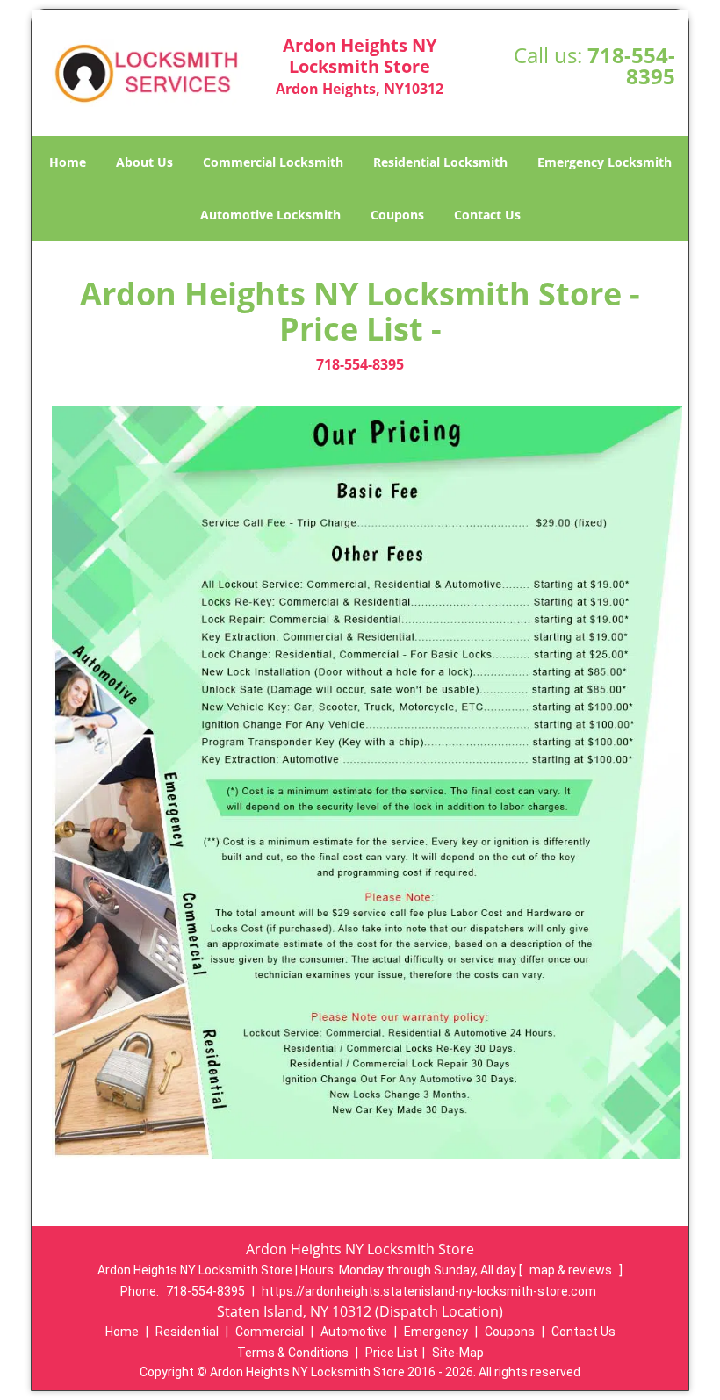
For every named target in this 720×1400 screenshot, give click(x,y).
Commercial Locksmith (273, 162)
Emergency (436, 1332)
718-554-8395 (631, 65)
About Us (144, 162)
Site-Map (458, 1353)
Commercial (269, 1332)
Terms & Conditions (293, 1353)
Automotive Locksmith (270, 214)
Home (67, 162)
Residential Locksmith (440, 162)
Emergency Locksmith (604, 162)
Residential (187, 1332)
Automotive (353, 1332)
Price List (391, 1353)
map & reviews (572, 1270)
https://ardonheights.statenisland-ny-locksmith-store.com (429, 1291)
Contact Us (487, 214)
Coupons (397, 214)
